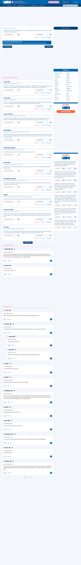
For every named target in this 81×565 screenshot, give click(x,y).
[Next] (31, 477)
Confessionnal (34, 5)
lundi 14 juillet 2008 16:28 (8, 410)
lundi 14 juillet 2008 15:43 (7, 366)
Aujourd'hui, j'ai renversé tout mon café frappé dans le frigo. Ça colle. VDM (18, 152)
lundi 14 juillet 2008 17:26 (7, 423)
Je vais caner (6, 98)
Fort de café (6, 81)
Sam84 (6, 420)
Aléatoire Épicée (21, 5)
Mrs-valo (6, 447)
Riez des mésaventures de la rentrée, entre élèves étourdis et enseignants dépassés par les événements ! (26, 42)
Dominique (6, 461)
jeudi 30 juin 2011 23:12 (12, 352)
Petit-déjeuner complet (9, 178)
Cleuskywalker (7, 434)
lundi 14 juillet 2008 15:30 (7, 313)
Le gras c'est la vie (8, 114)
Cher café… (6, 227)
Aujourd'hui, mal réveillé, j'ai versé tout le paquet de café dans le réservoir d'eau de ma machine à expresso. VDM (26, 199)
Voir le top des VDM (66, 111)
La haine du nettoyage (9, 147)
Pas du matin (6, 162)
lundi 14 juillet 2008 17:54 (7, 437)
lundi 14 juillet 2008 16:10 (7, 380)
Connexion (75, 2)
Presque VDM (42, 5)
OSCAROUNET (7, 249)
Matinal (5, 194)
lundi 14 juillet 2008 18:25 (7, 464)
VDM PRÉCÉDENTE (7, 46)
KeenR (10, 349)
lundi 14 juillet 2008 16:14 (7, 252)
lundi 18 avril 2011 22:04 (7, 268)
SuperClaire (7, 324)
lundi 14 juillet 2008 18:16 (7, 450)
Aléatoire (9, 5)
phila (5, 377)
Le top (27, 5)
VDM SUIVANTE (49, 46)
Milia (5, 407)
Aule (5, 363)
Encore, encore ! (27, 242)
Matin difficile (7, 130)
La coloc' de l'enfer (8, 209)
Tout (4, 5)
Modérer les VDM (65, 2)
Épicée (14, 5)
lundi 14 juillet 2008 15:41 (7, 327)
